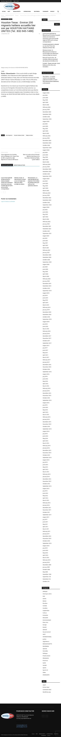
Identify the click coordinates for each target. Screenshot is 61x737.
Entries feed (46, 687)
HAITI (44, 634)
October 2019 (46, 288)
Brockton (45, 603)
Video (44, 672)
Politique (45, 653)
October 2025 (46, 116)
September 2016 (47, 371)
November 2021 (47, 228)
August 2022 (46, 207)
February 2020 (46, 278)
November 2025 (47, 114)
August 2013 (46, 460)
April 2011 (45, 526)
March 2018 (46, 329)
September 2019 (47, 290)
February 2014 (46, 445)
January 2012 (46, 505)
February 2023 (46, 193)
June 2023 (45, 183)
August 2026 (46, 93)
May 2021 (45, 243)
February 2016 (46, 388)
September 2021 (47, 233)
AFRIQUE (45, 591)
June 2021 (45, 240)
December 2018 (47, 312)
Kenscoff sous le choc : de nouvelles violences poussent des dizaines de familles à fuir (50, 59)
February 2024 (46, 164)
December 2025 (47, 112)
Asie (44, 596)
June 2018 (45, 326)
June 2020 (45, 269)
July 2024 (45, 152)
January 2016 (46, 390)
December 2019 (47, 283)
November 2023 (47, 171)
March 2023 (46, 190)
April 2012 (45, 498)
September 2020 (47, 262)
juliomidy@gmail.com (21, 726)
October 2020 (46, 259)
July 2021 (45, 238)
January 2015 (46, 419)
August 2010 (46, 545)
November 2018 (47, 314)
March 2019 (46, 305)
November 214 (47, 579)
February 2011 (46, 531)
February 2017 (46, 360)
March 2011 (46, 529)
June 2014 (45, 436)
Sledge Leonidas (29, 135)
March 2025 (46, 133)
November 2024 (47, 143)
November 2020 (47, 257)
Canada (45, 605)
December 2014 (47, 421)
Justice (44, 639)
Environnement (47, 620)
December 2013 (47, 450)
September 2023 (47, 176)
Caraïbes (45, 608)
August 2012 (46, 488)
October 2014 (46, 426)
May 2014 (45, 438)
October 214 (46, 581)
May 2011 (45, 524)
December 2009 (47, 564)
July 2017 (45, 348)
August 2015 (46, 402)
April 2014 (45, 441)
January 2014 (46, 448)
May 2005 (45, 572)
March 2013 (46, 472)
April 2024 (45, 159)
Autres (44, 598)
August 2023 (46, 178)
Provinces (45, 660)
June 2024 (45, 155)
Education (45, 617)
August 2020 (46, 264)
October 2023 (46, 174)
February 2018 (46, 331)
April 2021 (45, 245)
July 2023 (45, 181)
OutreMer (45, 651)
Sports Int (45, 670)
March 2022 (46, 219)
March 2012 (46, 500)
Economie (45, 615)
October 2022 (46, 202)
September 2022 (47, 205)
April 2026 (45, 102)
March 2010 (46, 557)
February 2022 (46, 221)
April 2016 (45, 383)
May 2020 (45, 271)
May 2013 (45, 467)
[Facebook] (57, 1)
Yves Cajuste (46, 76)
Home (2, 15)
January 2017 (46, 362)
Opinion (45, 648)
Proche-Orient (46, 656)
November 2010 (47, 538)
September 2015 (47, 400)
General (45, 629)
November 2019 (47, 286)
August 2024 (46, 150)
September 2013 (47, 457)
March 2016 (46, 386)
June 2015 (45, 407)
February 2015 (46, 417)
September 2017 (47, 343)
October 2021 (46, 231)
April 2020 (45, 274)
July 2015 (45, 405)
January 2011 (46, 533)
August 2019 (46, 293)
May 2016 (45, 381)
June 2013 (45, 464)
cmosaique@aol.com (21, 725)
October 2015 (46, 398)
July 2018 (45, 324)
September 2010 (47, 543)
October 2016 (46, 369)
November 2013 (47, 452)
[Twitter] (59, 1)
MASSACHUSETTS (10, 15)
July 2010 (45, 548)
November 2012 (47, 481)
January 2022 (46, 224)
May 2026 (45, 100)
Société (45, 665)
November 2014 (47, 424)
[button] (58, 11)
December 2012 (47, 479)
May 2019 (45, 300)
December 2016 (47, 364)
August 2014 (46, 431)
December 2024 (47, 140)
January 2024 (46, 166)
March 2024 (46, 162)
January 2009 (46, 567)
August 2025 (46, 121)
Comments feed (47, 689)
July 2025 (45, 124)
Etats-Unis (45, 622)
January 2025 (46, 138)
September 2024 (47, 147)
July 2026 (45, 95)
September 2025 (47, 119)
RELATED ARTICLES (7, 165)
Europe (45, 625)
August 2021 (46, 236)
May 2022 (45, 214)
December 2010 (47, 536)
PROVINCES (46, 658)
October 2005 (46, 569)
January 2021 (46, 252)
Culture (45, 613)
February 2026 (46, 107)
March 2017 (46, 357)
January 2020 (46, 281)
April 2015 (45, 412)
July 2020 (45, 267)
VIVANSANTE (46, 675)
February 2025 (46, 135)
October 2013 (46, 455)
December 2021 (47, 226)
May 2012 (45, 495)
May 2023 (45, 186)
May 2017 (45, 352)
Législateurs (46, 641)
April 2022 (45, 217)
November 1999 (47, 574)
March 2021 (46, 248)
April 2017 (45, 355)
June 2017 (45, 350)
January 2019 (46, 309)
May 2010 (45, 553)
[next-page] (5, 192)
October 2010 (46, 541)
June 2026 (45, 97)
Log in (44, 685)
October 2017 (46, 340)
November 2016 (47, 367)
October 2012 (46, 483)
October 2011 (46, 512)
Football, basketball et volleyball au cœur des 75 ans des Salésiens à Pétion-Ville (51, 46)
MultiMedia (46, 646)
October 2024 (46, 145)
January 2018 (46, 333)
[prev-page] (2, 192)
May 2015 (45, 410)
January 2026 (46, 109)
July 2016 (45, 376)
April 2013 (45, 469)
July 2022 (45, 209)
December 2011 (47, 507)
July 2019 (45, 295)
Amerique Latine (47, 594)
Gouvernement (47, 632)
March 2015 (46, 414)
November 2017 (47, 338)
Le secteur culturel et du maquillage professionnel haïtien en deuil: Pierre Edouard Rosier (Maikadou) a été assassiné (51, 80)
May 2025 (45, 128)
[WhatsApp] (6, 37)
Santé (44, 663)
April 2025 (45, 131)
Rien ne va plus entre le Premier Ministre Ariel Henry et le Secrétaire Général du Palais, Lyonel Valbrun (31, 157)
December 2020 (47, 255)
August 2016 (46, 374)
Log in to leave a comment (8, 201)
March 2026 (46, 105)
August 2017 (46, 345)
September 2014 (47, 429)
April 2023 (45, 188)
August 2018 (46, 321)
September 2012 (47, 486)
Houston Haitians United (19, 135)
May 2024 (45, 157)
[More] (13, 37)
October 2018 (46, 317)
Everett (44, 627)
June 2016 (45, 379)
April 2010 (45, 555)
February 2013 (46, 474)
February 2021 (46, 250)
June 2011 (45, 522)
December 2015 (47, 393)
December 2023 (47, 169)
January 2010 (46, 562)
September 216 (47, 576)
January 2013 (46, 476)
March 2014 (46, 443)
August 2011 (46, 517)
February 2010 (46, 560)
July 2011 (45, 519)
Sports (44, 667)
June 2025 (45, 126)
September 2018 (47, 319)
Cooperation (46, 610)
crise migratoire (9, 135)
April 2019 (45, 302)
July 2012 (45, 491)
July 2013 (45, 462)
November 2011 (47, 510)
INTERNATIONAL (47, 636)
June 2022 (45, 212)
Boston (17, 15)
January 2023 (46, 195)
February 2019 (46, 307)
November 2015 (47, 395)
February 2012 (46, 503)
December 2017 (47, 336)
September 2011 (47, 514)
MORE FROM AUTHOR (19, 165)
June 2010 (45, 550)
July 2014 (45, 433)
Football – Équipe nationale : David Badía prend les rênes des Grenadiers (51, 65)
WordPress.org (47, 692)
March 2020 (46, 276)
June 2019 (45, 298)
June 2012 (45, 493)
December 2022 (47, 197)
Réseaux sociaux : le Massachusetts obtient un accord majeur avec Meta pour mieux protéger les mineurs (20, 181)
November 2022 (47, 200)
